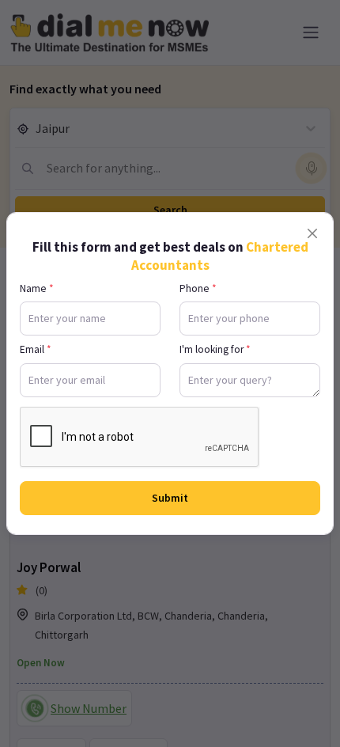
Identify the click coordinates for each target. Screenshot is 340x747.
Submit (170, 498)
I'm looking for (215, 349)
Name (37, 288)
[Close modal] (312, 233)
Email (35, 349)
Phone (198, 288)
